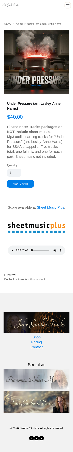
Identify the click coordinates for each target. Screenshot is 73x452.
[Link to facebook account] (31, 438)
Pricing (36, 342)
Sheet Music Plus (50, 207)
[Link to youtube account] (41, 438)
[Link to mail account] (36, 438)
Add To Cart (20, 183)
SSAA (7, 23)
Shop (36, 337)
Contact (36, 347)
